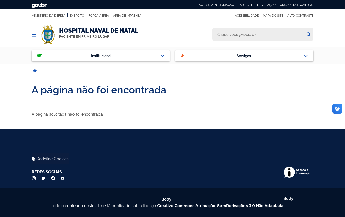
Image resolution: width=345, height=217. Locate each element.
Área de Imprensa (127, 15)
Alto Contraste (300, 15)
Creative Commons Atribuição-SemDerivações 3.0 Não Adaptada (220, 205)
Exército (77, 15)
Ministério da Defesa (48, 15)
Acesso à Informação (216, 5)
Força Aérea (98, 15)
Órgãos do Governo (296, 5)
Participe (245, 5)
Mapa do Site (273, 15)
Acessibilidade (247, 15)
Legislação (266, 5)
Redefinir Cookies (52, 158)
